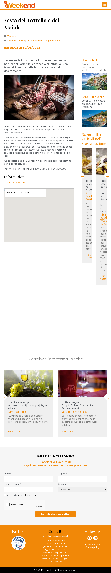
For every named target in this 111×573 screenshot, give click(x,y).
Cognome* (63, 474)
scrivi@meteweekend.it (55, 536)
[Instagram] (95, 538)
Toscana (11, 36)
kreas (73, 570)
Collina (21, 40)
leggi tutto (89, 256)
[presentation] (81, 175)
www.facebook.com (14, 182)
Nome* (8, 474)
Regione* (63, 484)
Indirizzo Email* (12, 484)
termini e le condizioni (26, 495)
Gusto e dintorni (35, 40)
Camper (11, 40)
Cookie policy (92, 547)
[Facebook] (89, 538)
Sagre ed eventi (53, 40)
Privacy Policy (92, 544)
